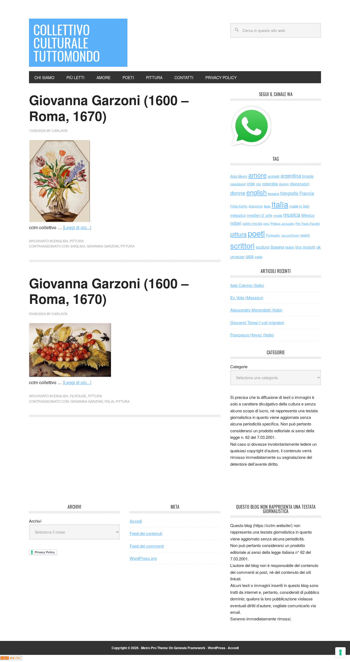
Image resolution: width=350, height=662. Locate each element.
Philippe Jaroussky (282, 223)
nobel (235, 223)
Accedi (136, 521)
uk (318, 247)
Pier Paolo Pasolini (307, 223)
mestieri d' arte (259, 215)
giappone (256, 206)
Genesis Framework (189, 647)
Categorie (238, 366)
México (307, 215)
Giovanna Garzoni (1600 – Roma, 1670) (109, 107)
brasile (308, 176)
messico (238, 215)
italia (109, 401)
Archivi (35, 521)
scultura (262, 247)
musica (291, 214)
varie (258, 256)
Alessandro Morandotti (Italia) (256, 310)
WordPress (216, 647)
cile (258, 184)
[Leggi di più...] (77, 227)
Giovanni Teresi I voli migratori (257, 322)
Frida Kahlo (238, 206)
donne (237, 193)
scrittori (242, 245)
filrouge (78, 395)
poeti (256, 233)
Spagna (277, 247)
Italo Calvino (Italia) (247, 285)
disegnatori (299, 183)
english (61, 240)
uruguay (237, 256)
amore (257, 175)
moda (277, 215)
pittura (77, 240)
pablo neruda (252, 223)
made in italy (299, 206)
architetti (273, 176)
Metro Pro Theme (154, 647)
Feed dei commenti (147, 546)
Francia (306, 193)
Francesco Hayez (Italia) (252, 335)
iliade (267, 206)
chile (251, 183)
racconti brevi (290, 235)
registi (305, 235)
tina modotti (305, 247)
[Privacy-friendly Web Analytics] (11, 658)
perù (266, 223)
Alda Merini (238, 176)
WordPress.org (143, 558)
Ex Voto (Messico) (246, 297)
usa (249, 256)
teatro (289, 247)
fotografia (289, 193)
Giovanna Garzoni (103, 246)
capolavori (238, 183)
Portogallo (273, 235)
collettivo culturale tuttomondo (66, 42)
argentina (291, 175)
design (284, 184)
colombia (270, 183)
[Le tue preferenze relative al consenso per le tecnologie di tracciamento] (340, 652)
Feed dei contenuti (146, 533)
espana (273, 193)
